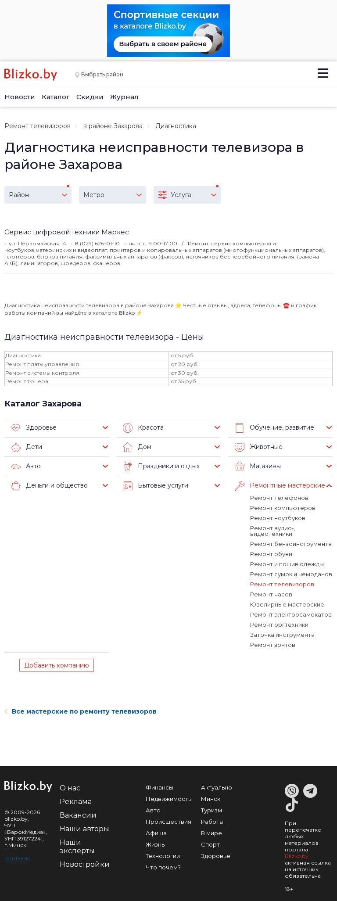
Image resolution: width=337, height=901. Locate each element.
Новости (19, 96)
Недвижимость (168, 798)
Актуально (216, 787)
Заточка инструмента (282, 634)
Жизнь (155, 844)
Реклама (76, 801)
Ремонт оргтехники (279, 624)
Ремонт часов (271, 594)
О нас (70, 788)
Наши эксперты (77, 846)
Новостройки (85, 864)
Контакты (17, 858)
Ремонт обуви (271, 553)
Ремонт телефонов (279, 497)
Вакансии (78, 815)
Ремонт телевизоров (37, 126)
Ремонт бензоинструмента (291, 543)
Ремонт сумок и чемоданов (291, 574)
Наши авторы (84, 829)
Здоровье (215, 855)
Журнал (124, 96)
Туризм (211, 810)
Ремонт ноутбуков (277, 517)
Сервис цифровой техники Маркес (66, 232)
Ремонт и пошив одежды (287, 563)
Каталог (56, 96)
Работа (212, 821)
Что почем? (163, 867)
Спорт (210, 844)
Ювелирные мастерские (287, 604)
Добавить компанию (56, 665)
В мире (211, 832)
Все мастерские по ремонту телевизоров (84, 711)
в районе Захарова (113, 126)
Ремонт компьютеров (282, 507)
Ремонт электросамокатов (291, 614)
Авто (153, 810)
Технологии (163, 855)
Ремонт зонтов (272, 644)
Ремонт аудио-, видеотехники (272, 530)
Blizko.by (296, 856)
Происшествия (168, 821)
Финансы (159, 787)
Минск (210, 798)
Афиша (156, 832)
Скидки (90, 96)
